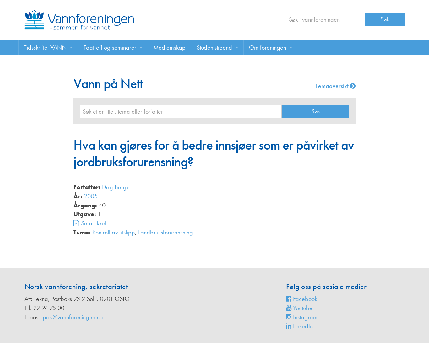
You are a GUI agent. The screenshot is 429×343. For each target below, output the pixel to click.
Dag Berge (116, 187)
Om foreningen (267, 47)
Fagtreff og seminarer (110, 47)
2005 (91, 196)
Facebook (304, 299)
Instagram (304, 317)
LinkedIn (302, 326)
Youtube (301, 308)
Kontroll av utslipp (113, 232)
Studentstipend (214, 47)
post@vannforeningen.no (73, 317)
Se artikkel (93, 223)
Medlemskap (169, 47)
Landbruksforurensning (165, 232)
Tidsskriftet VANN (45, 47)
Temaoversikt (332, 86)
